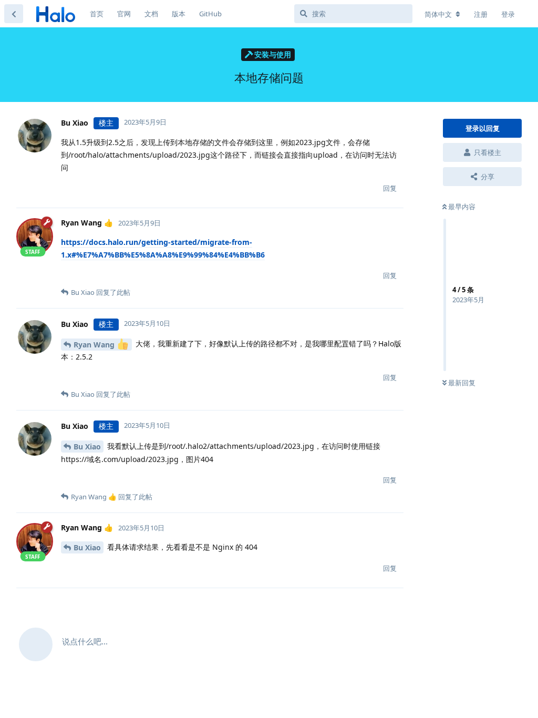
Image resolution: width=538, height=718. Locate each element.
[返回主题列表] (13, 13)
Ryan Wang (95, 345)
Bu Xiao (87, 447)
